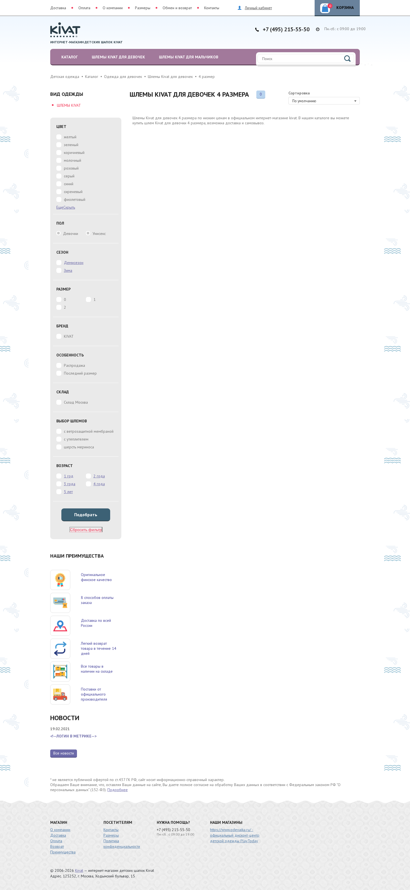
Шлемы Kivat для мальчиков (188, 57)
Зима (68, 270)
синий (68, 183)
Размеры (142, 7)
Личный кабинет (258, 7)
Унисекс (99, 233)
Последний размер (80, 373)
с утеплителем (76, 439)
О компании (113, 7)
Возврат (57, 846)
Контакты (211, 7)
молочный (72, 160)
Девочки (70, 233)
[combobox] (324, 100)
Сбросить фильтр (86, 529)
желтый (70, 136)
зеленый (71, 144)
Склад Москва (76, 402)
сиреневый (73, 191)
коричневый (74, 152)
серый (69, 176)
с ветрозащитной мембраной (89, 431)
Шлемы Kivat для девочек (118, 57)
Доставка (58, 7)
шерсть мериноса (79, 446)
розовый (71, 168)
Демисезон (73, 262)
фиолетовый (74, 199)
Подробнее (117, 789)
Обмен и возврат (177, 7)
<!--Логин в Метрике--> (73, 736)
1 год (68, 476)
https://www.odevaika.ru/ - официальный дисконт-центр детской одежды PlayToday (234, 835)
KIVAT (69, 336)
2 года (99, 476)
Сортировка (299, 93)
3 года (69, 483)
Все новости (63, 753)
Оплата (84, 7)
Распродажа (74, 365)
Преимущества (63, 852)
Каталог (69, 57)
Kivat (79, 870)
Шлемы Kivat (69, 105)
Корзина (341, 7)
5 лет (68, 491)
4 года (99, 483)
